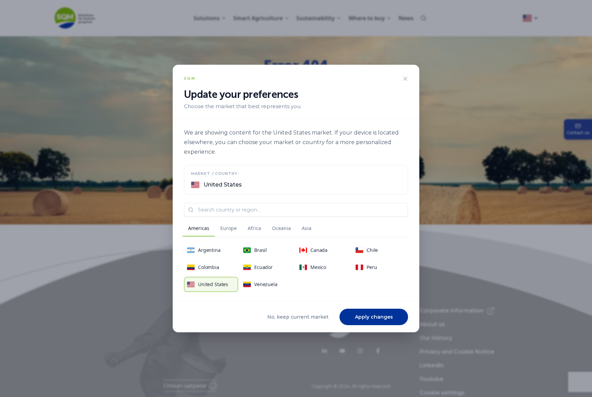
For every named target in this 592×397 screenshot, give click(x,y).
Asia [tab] (306, 228)
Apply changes (374, 317)
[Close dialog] (405, 79)
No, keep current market (298, 317)
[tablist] (250, 229)
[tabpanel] (296, 267)
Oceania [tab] (281, 228)
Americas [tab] (198, 228)
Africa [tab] (254, 228)
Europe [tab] (228, 228)
